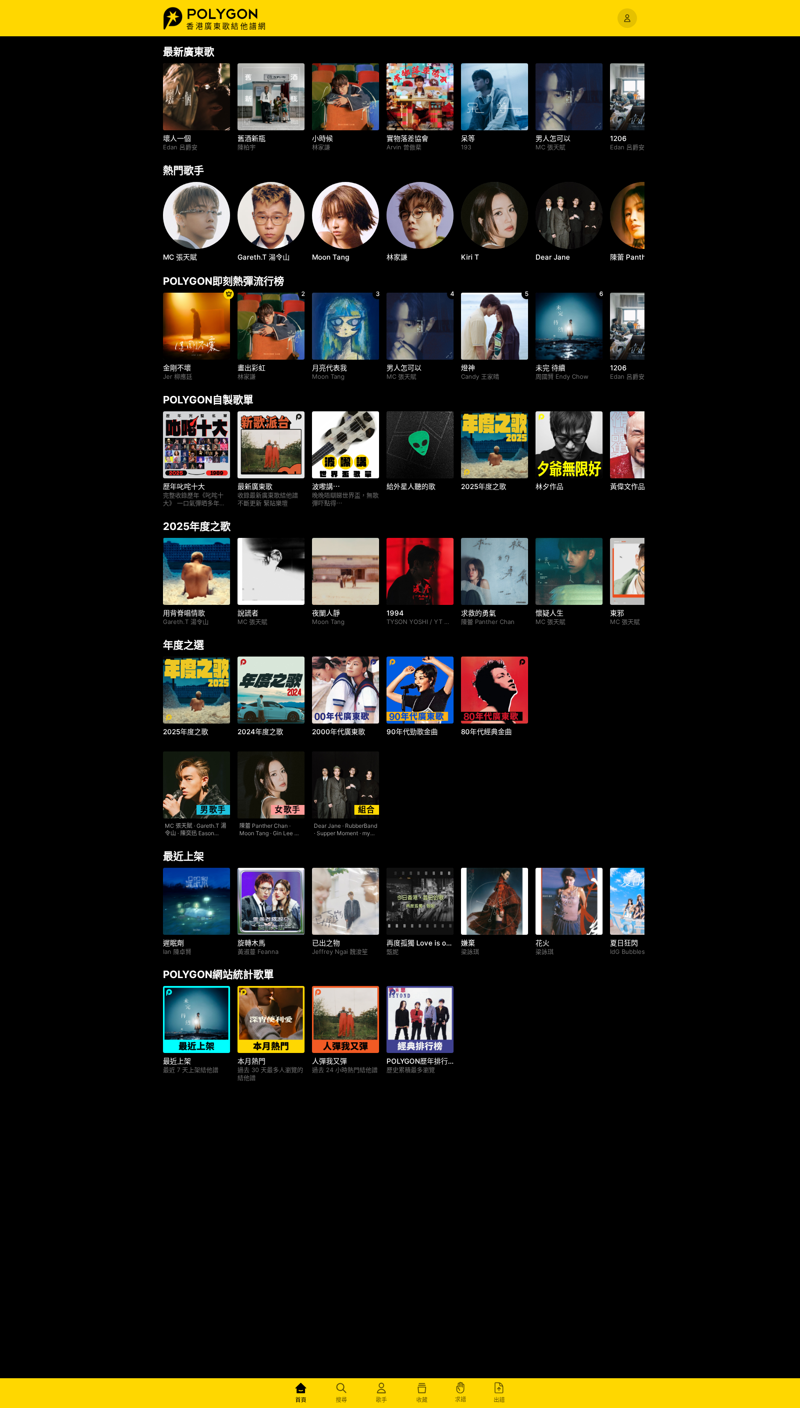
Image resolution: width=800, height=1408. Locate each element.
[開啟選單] (627, 18)
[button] (232, 13)
